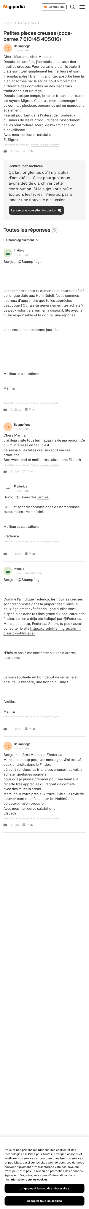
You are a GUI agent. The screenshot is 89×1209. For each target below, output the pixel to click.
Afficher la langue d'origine (45, 145)
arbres (43, 497)
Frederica (20, 486)
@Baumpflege (29, 261)
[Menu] (82, 7)
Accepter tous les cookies (44, 1201)
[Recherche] (72, 7)
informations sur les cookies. (29, 1179)
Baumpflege (22, 46)
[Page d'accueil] (14, 7)
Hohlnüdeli (35, 511)
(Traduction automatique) (16, 145)
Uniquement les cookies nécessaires (44, 1188)
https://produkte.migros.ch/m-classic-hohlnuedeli (42, 631)
